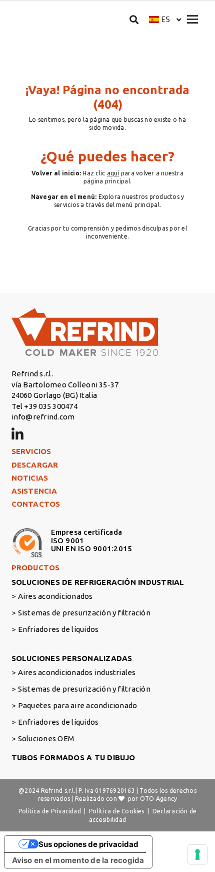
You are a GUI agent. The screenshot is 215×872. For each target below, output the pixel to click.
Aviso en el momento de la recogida (78, 860)
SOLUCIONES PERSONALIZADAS (72, 658)
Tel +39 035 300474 (45, 406)
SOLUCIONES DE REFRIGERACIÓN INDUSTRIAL (98, 582)
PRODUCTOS (36, 567)
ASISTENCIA (34, 491)
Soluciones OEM (46, 738)
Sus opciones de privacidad (88, 844)
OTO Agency (158, 798)
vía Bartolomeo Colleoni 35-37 (65, 384)
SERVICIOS (32, 451)
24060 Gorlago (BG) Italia (55, 395)
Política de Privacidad (49, 811)
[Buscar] (134, 19)
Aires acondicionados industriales (77, 672)
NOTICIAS (30, 478)
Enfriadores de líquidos (58, 629)
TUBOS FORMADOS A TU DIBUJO (74, 757)
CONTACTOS (36, 504)
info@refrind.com (43, 416)
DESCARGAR (35, 465)
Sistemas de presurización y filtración (84, 612)
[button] (165, 19)
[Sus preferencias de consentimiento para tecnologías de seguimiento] (197, 854)
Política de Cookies (116, 811)
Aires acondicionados (55, 596)
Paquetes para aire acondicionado (78, 705)
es (166, 19)
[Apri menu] (192, 19)
